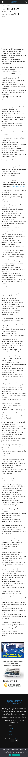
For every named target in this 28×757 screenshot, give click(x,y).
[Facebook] (12, 740)
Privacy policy (16, 754)
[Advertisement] (14, 33)
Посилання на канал (18, 186)
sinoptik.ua (16, 738)
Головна (3, 5)
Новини (8, 5)
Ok (10, 754)
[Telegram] (16, 740)
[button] (2, 2)
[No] (26, 752)
